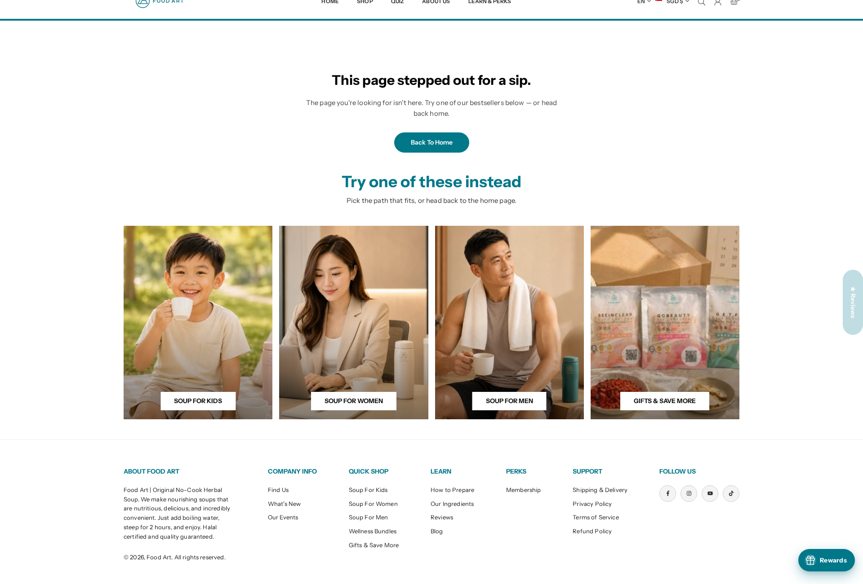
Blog (437, 531)
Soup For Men (368, 517)
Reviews (442, 517)
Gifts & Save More (374, 545)
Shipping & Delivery (600, 489)
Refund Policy (592, 531)
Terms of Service (595, 517)
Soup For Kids (368, 489)
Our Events (283, 517)
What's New (284, 503)
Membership (523, 489)
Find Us (278, 489)
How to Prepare (452, 489)
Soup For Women (373, 503)
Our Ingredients (452, 503)
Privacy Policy (592, 503)
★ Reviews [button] (853, 302)
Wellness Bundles (372, 531)
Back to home (432, 142)
